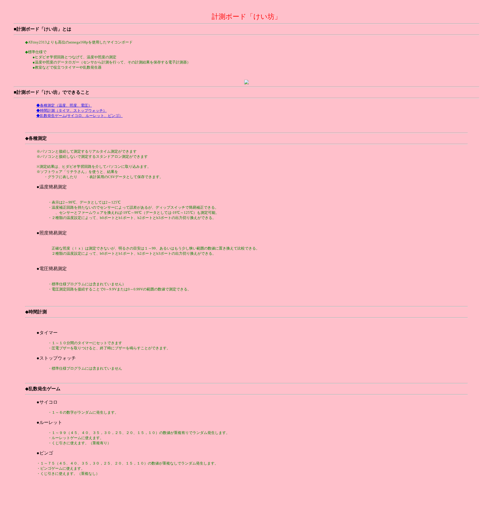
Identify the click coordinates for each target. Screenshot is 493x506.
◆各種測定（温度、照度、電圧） (64, 105)
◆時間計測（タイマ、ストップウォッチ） (71, 110)
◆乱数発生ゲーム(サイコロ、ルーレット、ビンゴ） (79, 115)
